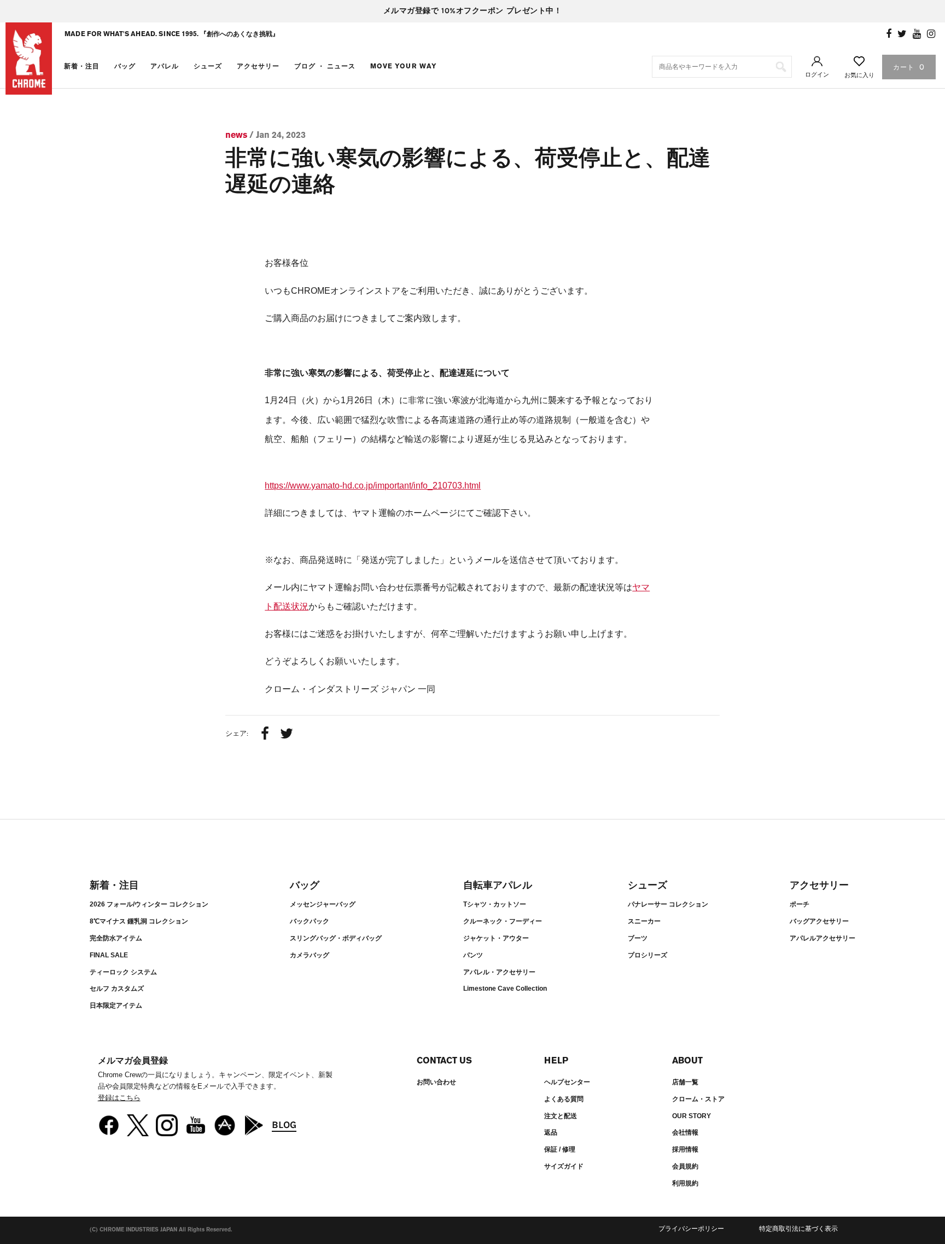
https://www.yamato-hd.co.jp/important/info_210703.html (373, 485)
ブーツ (638, 938)
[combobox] (722, 67)
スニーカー (644, 921)
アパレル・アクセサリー (499, 972)
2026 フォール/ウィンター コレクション (149, 904)
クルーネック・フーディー (502, 921)
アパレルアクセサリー (822, 938)
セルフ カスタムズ (117, 988)
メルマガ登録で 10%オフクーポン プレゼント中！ (472, 10)
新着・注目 (82, 66)
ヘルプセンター (567, 1082)
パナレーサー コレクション (668, 904)
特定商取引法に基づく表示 (798, 1229)
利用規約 (685, 1183)
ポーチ (799, 904)
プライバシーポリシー (691, 1229)
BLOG (284, 1125)
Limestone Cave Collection (505, 988)
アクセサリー (258, 66)
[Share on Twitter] (286, 734)
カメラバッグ (309, 955)
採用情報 (685, 1149)
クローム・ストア (698, 1099)
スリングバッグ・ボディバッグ (336, 938)
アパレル (164, 66)
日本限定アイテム (116, 1005)
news (236, 135)
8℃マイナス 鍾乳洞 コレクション (139, 921)
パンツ (473, 955)
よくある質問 (564, 1099)
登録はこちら (119, 1098)
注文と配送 (560, 1116)
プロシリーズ (647, 955)
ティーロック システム (123, 972)
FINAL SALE (109, 955)
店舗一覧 (685, 1082)
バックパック (309, 921)
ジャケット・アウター (496, 938)
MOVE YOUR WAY (403, 66)
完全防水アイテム (116, 938)
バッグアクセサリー (819, 921)
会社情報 (685, 1132)
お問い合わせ (436, 1082)
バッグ (125, 66)
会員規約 (685, 1166)
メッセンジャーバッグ (322, 904)
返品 (550, 1132)
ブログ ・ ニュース (324, 66)
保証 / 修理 (559, 1149)
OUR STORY (691, 1116)
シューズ (208, 66)
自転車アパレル (497, 885)
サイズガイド (564, 1166)
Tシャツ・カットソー (494, 904)
